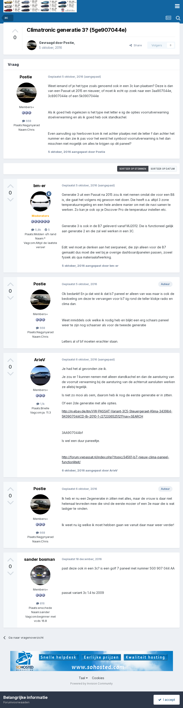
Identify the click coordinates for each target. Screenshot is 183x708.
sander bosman (39, 559)
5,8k (37, 229)
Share (137, 45)
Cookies (98, 678)
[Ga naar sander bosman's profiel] (40, 575)
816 (42, 603)
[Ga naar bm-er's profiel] (40, 201)
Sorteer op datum (163, 168)
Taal (82, 678)
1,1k (42, 403)
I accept (168, 700)
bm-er (39, 185)
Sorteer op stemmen (132, 168)
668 (28, 121)
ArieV (39, 359)
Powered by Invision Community (91, 683)
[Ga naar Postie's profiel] (32, 45)
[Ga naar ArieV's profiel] (40, 375)
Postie (68, 43)
